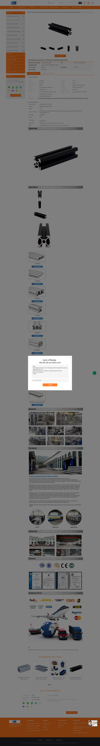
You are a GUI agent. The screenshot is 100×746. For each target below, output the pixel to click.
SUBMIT (50, 384)
